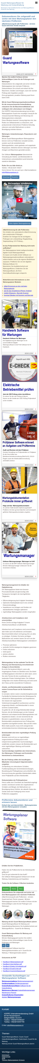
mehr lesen (29, 353)
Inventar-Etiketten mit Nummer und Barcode (18, 295)
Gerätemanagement (15, 983)
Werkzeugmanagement (17, 981)
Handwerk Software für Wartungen (14, 338)
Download (6, 177)
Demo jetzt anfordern (24, 74)
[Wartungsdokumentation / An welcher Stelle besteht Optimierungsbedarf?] (19, 503)
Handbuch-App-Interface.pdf (12, 964)
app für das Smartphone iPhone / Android (18, 291)
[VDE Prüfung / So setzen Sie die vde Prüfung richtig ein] (19, 392)
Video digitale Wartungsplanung (19, 223)
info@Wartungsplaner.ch (10, 172)
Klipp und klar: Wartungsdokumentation (16, 505)
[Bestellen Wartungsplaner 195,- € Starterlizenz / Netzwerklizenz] (7, 919)
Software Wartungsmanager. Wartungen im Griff (19, 561)
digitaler (11, 997)
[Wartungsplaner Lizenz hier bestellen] (19, 861)
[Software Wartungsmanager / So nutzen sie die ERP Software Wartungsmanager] (19, 559)
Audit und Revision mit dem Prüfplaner (16, 450)
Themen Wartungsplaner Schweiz (13, 1060)
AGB (3, 1058)
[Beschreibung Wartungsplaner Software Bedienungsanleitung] (18, 919)
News (21, 889)
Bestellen (15, 177)
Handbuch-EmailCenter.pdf (12, 968)
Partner (14, 889)
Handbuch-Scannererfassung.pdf (14, 971)
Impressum (5, 1055)
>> (8, 945)
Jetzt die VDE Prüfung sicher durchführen (17, 394)
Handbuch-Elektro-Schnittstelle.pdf (14, 966)
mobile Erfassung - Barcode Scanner (16, 293)
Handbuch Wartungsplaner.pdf (13, 962)
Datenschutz (6, 1056)
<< (4, 945)
